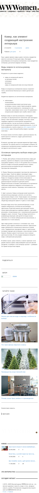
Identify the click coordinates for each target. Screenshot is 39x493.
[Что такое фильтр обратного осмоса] (19, 332)
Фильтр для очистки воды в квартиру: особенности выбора (18, 317)
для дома (13, 51)
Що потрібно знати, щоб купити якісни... (22, 461)
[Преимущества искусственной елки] (19, 359)
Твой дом (16, 395)
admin (27, 48)
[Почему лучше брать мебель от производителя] (19, 386)
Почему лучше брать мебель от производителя (17, 398)
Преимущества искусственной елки (13, 372)
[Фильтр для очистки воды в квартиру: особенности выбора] (19, 304)
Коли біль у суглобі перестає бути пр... (22, 454)
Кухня (10, 395)
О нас (4, 491)
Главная (10, 491)
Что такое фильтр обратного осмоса (13, 345)
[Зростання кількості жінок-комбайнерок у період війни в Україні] (4, 448)
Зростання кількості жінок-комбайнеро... (22, 447)
